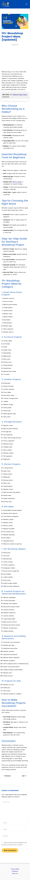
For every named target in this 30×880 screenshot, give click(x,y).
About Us (15, 873)
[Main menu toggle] (26, 4)
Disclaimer (15, 871)
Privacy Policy (15, 869)
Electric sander (17, 182)
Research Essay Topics (20, 94)
